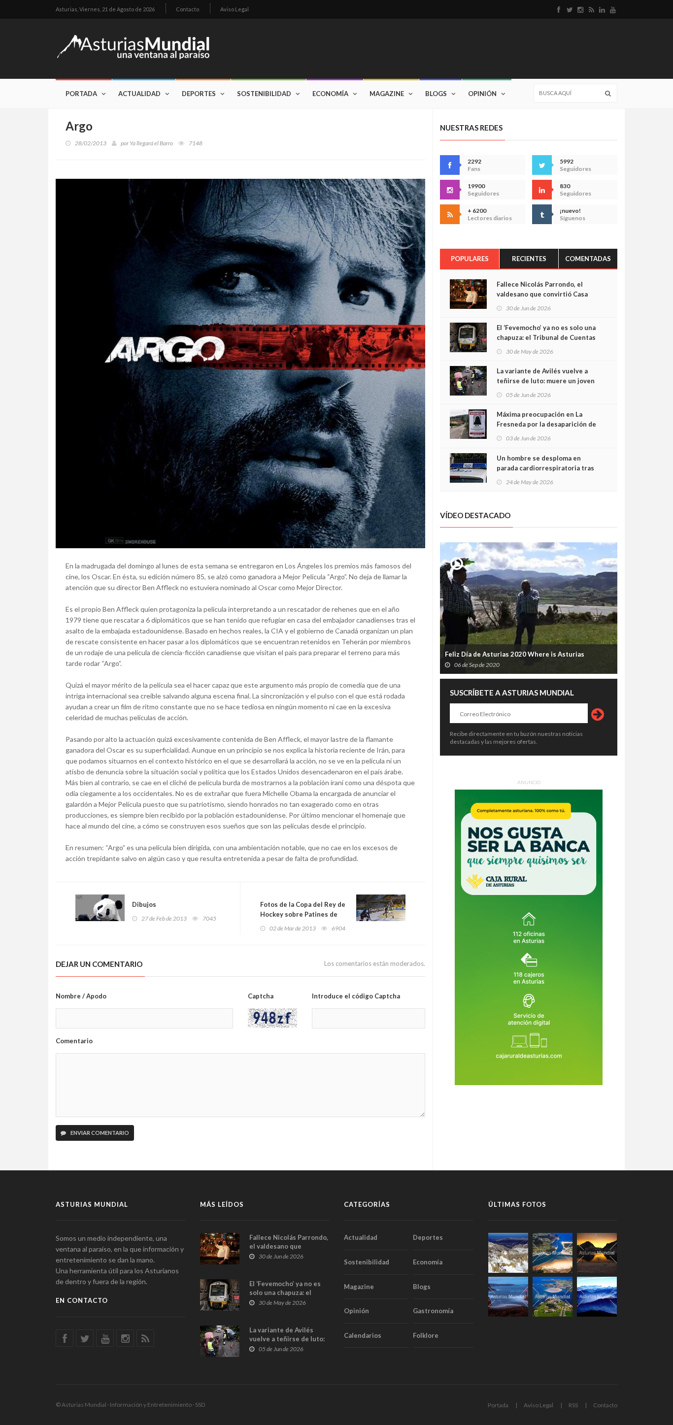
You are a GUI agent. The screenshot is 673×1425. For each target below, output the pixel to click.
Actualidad (139, 94)
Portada (81, 94)
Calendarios (362, 1335)
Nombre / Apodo (81, 996)
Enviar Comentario (99, 1132)
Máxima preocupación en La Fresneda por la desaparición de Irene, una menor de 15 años (546, 424)
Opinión (482, 94)
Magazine (387, 94)
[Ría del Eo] (552, 1297)
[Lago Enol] (597, 1253)
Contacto (187, 9)
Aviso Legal (234, 9)
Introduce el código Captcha (356, 996)
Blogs (436, 94)
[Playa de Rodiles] (552, 1253)
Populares (470, 259)
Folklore (425, 1335)
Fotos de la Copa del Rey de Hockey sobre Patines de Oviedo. (302, 914)
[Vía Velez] (508, 1297)
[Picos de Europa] (597, 1297)
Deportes (199, 94)
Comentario (74, 1041)
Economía (330, 94)
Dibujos (144, 904)
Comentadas (588, 259)
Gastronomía (433, 1311)
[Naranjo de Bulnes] (508, 1253)
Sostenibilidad (264, 94)
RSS (573, 1405)
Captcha (260, 996)
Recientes (529, 259)
